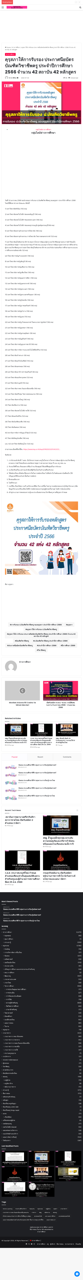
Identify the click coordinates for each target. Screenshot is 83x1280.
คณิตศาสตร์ (9, 959)
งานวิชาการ (7, 1056)
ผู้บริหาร (52, 1244)
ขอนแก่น (32, 1209)
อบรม (4, 1113)
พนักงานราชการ (10, 1087)
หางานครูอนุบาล (10, 1053)
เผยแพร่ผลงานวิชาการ (10, 1130)
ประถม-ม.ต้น (9, 966)
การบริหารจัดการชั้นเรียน (13, 952)
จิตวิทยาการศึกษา (12, 1006)
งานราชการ (7, 1033)
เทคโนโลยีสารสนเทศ (9, 1127)
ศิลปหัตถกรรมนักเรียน (10, 1073)
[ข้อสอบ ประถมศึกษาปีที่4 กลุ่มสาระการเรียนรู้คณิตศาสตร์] (11, 790)
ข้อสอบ (7, 956)
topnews (8, 936)
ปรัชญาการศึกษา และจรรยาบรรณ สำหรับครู (20, 969)
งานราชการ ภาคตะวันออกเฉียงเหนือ (17, 1043)
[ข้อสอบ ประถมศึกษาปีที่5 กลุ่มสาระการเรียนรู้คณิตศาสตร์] (11, 775)
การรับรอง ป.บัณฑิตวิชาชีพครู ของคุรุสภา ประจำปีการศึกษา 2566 (36, 625)
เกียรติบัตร (8, 1117)
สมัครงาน (47, 1212)
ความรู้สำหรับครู (12, 1003)
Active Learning (7, 1209)
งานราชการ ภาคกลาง (12, 1040)
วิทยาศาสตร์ (9, 1013)
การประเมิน (10, 993)
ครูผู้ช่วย (7, 1080)
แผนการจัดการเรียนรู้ (9, 1137)
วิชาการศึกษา (9, 986)
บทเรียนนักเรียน (10, 962)
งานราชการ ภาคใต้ (11, 1050)
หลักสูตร (5, 1100)
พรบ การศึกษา (9, 972)
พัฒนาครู (8, 976)
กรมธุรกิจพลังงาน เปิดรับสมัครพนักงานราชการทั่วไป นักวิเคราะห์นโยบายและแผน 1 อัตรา (59, 875)
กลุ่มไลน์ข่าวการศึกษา (43, 130)
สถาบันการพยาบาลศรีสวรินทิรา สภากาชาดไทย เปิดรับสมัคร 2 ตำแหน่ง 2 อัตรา (20, 820)
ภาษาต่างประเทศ (10, 979)
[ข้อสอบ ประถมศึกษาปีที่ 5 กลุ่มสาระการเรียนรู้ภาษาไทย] (11, 798)
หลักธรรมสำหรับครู (9, 1097)
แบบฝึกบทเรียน (10, 1019)
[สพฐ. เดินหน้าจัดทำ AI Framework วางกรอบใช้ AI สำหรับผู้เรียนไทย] (67, 730)
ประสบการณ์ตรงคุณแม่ (10, 1060)
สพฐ (40, 1212)
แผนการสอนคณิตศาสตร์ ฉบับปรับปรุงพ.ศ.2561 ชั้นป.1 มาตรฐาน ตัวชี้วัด (23, 1220)
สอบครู (5, 1076)
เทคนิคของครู (7, 1124)
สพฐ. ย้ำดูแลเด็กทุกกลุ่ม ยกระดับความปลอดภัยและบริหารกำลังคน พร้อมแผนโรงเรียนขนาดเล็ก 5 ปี (16, 740)
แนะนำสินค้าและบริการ (10, 1134)
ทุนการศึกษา (9, 939)
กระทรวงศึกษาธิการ (20, 1209)
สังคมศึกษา (8, 1016)
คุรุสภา (70, 625)
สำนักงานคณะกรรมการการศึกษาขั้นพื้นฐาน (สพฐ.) (17, 1216)
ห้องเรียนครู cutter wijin (10, 1107)
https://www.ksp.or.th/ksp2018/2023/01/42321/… (41, 449)
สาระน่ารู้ (8, 942)
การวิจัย (9, 999)
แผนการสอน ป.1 (51, 1220)
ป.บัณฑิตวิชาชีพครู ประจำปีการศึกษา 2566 (51, 641)
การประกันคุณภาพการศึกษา (16, 989)
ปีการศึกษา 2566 (68, 645)
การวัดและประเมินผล (13, 996)
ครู (48, 1244)
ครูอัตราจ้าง (9, 1083)
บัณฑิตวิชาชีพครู (22, 641)
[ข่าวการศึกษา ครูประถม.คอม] (17, 7)
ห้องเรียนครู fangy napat (11, 1110)
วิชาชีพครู (42, 650)
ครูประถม (6, 945)
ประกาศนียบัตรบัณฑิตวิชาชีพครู (20, 645)
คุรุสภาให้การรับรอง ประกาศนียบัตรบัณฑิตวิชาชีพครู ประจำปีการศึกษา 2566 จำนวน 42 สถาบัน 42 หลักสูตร (42, 635)
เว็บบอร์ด (78, 1244)
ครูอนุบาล (6, 1029)
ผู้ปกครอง (6, 1063)
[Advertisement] (41, 26)
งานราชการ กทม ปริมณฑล (14, 1036)
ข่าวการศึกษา (16, 47)
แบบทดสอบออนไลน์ (64, 1216)
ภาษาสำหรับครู (11, 1009)
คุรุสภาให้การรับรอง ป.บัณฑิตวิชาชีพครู (42, 629)
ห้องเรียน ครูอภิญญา (9, 1103)
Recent (40, 757)
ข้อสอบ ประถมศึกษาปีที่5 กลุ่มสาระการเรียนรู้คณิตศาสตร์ (37, 773)
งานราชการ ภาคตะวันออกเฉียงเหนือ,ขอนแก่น (16, 1212)
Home (8, 47)
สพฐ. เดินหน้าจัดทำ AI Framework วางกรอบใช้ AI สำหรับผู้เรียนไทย (35, 2)
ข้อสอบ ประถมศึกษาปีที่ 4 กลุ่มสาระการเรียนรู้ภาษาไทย (36, 780)
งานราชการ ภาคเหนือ (12, 1046)
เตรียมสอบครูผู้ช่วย (9, 1120)
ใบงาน (7, 1026)
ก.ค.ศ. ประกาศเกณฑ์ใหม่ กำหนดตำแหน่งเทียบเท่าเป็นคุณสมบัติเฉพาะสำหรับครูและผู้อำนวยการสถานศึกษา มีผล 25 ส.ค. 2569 (41, 741)
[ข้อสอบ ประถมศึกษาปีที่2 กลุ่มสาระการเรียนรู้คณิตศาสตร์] (11, 767)
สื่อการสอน (6, 1093)
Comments (67, 757)
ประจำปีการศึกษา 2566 (47, 645)
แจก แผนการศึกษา (50, 1216)
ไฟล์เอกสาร (6, 1140)
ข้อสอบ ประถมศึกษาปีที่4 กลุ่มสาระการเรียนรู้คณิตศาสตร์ (37, 788)
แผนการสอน (9, 1023)
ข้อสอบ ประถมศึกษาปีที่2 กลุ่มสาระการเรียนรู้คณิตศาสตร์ (37, 765)
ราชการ (34, 1212)
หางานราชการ (69, 1244)
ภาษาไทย (8, 983)
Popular (15, 757)
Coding (7, 949)
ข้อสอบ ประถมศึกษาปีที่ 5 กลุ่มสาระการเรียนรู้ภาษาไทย (36, 796)
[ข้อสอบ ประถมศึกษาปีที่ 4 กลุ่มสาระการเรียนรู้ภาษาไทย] (11, 782)
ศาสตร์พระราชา (8, 1070)
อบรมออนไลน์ (38, 1216)
